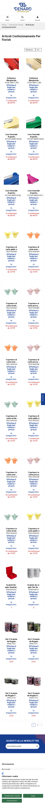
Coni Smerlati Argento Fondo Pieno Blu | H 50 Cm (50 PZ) (11, 192)
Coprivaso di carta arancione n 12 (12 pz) (11, 361)
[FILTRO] (43, 403)
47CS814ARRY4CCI (35, 195)
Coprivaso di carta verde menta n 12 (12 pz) (11, 417)
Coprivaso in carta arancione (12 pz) (11, 473)
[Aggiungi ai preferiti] (9, 75)
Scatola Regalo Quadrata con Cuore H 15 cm (11, 586)
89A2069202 (11, 589)
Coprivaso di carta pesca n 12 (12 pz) (34, 361)
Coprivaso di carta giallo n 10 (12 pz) (33, 417)
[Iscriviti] (37, 746)
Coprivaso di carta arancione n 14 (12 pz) (33, 248)
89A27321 (34, 644)
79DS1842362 (11, 420)
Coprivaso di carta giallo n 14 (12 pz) (11, 248)
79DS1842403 (11, 251)
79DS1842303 (33, 533)
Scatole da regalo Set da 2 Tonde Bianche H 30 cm (33, 586)
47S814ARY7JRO (12, 83)
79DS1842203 (33, 420)
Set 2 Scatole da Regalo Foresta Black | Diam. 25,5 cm (11, 694)
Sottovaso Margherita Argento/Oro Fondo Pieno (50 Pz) (33, 79)
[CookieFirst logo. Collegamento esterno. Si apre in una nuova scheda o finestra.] (3, 773)
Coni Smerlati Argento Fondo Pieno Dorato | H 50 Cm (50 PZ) (11, 135)
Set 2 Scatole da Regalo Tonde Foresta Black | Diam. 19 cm (33, 640)
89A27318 (11, 698)
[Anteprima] (12, 75)
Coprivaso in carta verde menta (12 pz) (11, 529)
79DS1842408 (33, 308)
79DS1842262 (11, 533)
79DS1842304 (11, 364)
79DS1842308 (33, 364)
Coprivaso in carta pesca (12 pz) (33, 473)
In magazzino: (11, 96)
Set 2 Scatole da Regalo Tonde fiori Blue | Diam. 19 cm (11, 640)
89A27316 (34, 698)
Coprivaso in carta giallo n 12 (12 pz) (33, 529)
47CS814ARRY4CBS (35, 139)
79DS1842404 (33, 251)
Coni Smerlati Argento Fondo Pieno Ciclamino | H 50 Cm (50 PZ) (34, 192)
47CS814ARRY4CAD (13, 139)
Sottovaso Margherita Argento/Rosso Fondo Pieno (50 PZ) (11, 79)
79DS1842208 (33, 477)
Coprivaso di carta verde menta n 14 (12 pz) (11, 304)
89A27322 (11, 644)
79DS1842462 (11, 308)
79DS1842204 (11, 477)
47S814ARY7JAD (34, 83)
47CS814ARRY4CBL (13, 195)
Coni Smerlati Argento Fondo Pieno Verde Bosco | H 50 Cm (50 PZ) (34, 135)
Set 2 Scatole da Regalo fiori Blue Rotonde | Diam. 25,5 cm (33, 694)
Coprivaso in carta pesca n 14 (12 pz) (34, 304)
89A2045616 (33, 589)
